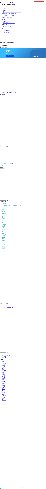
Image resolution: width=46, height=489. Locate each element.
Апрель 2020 (3, 238)
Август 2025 (3, 208)
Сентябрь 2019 (4, 395)
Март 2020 (3, 239)
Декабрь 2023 (4, 213)
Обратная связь (6, 32)
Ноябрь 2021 (3, 226)
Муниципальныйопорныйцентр (5, 29)
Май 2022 (3, 222)
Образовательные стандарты (7, 11)
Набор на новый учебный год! (6, 163)
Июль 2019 (3, 244)
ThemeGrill (18, 487)
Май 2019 (3, 245)
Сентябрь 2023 (4, 215)
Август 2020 (3, 388)
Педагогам (3, 19)
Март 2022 (3, 223)
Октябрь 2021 (3, 379)
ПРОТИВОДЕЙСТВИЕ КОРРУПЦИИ (8, 26)
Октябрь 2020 (4, 234)
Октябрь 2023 (4, 214)
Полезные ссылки (5, 24)
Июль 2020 (3, 236)
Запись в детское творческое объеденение (9, 23)
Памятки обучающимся (6, 25)
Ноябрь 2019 (3, 241)
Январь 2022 (3, 377)
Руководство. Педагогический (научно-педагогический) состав (12, 12)
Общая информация (7, 30)
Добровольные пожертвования (7, 17)
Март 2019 (3, 399)
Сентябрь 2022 (4, 373)
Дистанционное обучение (4, 27)
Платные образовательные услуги (8, 14)
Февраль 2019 (4, 247)
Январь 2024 (3, 212)
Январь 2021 (3, 232)
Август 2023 (3, 368)
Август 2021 (3, 228)
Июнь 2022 (3, 221)
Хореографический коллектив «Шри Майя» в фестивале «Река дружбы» (12, 205)
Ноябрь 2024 (3, 209)
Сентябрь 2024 (4, 210)
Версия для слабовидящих (40, 1)
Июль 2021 (3, 381)
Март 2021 (3, 231)
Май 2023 (3, 216)
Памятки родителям (6, 22)
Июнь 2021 (3, 229)
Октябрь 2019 (3, 242)
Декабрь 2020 (4, 233)
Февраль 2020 (4, 392)
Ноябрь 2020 (3, 386)
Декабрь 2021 (3, 225)
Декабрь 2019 (3, 393)
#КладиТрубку (4, 203)
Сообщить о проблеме (10, 55)
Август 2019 (3, 243)
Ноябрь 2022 (3, 219)
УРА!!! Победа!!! (4, 165)
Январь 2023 (3, 218)
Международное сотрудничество (8, 16)
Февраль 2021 (4, 384)
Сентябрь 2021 (4, 227)
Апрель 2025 (3, 361)
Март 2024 (3, 211)
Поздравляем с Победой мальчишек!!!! (7, 164)
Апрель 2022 (3, 375)
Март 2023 (3, 217)
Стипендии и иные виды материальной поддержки (10, 13)
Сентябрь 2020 (4, 235)
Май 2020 (3, 390)
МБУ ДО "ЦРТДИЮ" (7, 2)
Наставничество (4, 18)
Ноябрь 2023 (3, 366)
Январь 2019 (3, 248)
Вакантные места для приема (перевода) (9, 15)
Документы (4, 10)
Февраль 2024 (4, 364)
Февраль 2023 (4, 370)
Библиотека (4, 20)
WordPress (26, 487)
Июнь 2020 (3, 237)
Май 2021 (3, 382)
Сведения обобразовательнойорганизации (4, 8)
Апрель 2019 (3, 246)
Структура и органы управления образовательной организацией (12, 9)
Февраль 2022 (4, 224)
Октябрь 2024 (4, 362)
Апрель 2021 (3, 230)
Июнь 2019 (3, 397)
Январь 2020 (3, 240)
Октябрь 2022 (4, 220)
